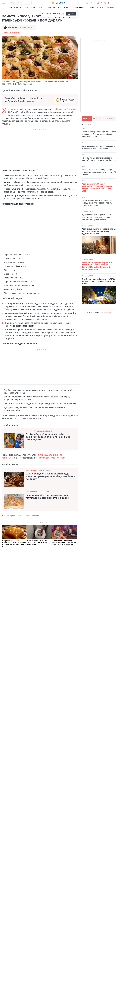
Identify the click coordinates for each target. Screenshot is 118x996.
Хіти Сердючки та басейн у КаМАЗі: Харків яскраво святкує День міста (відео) (99, 281)
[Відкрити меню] (3, 3)
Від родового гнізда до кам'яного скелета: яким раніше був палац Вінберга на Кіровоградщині (96, 217)
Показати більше (95, 312)
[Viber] (91, 3)
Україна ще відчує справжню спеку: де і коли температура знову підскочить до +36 (99, 231)
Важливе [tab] (111, 119)
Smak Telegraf (31, 470)
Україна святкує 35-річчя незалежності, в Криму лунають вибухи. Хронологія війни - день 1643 (97, 187)
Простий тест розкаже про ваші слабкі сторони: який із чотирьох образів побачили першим (99, 134)
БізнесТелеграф (96, 8)
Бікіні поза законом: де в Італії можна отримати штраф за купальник (98, 147)
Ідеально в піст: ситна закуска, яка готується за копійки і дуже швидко (47, 496)
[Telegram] (94, 3)
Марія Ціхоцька (13, 27)
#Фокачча (21, 516)
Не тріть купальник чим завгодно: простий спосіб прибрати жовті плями (99, 159)
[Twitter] (101, 2)
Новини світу (30, 431)
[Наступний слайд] (115, 8)
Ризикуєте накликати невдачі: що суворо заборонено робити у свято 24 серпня (99, 172)
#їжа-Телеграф (32, 516)
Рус (114, 3)
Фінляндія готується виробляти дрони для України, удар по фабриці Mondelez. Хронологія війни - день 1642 (97, 266)
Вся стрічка (87, 125)
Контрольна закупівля (58, 8)
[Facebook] (87, 3)
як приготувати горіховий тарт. (50, 458)
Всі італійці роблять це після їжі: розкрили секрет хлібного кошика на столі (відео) (48, 437)
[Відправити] (29, 3)
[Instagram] (104, 3)
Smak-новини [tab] (98, 119)
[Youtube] (98, 3)
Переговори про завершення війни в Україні (23, 8)
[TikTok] (108, 3)
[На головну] (59, 3)
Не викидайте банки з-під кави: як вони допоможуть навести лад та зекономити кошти (97, 202)
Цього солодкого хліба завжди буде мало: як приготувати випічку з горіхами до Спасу (50, 476)
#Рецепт (11, 516)
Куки (61, 14)
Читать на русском (11, 33)
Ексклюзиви (78, 8)
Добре (71, 14)
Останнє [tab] (86, 119)
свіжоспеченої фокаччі (65, 109)
